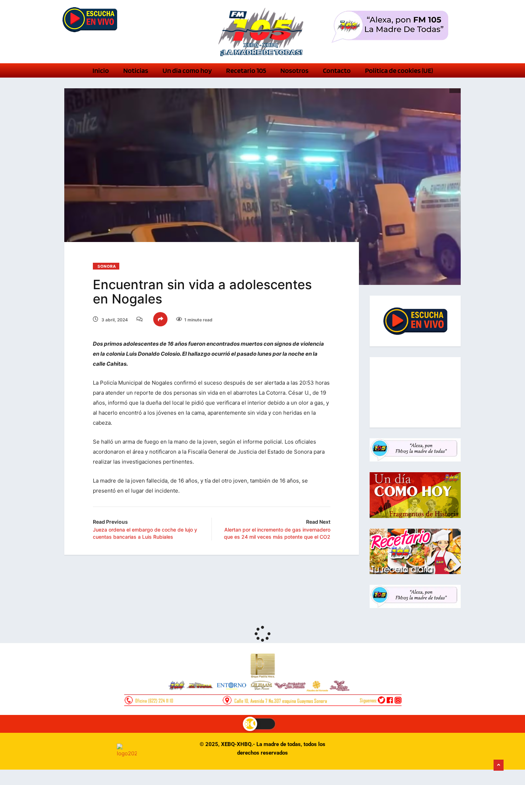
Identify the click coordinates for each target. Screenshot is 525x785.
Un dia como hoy (187, 70)
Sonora (107, 266)
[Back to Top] (499, 765)
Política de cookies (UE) (399, 70)
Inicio (100, 70)
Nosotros (294, 70)
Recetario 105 (246, 70)
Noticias (135, 70)
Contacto (337, 70)
